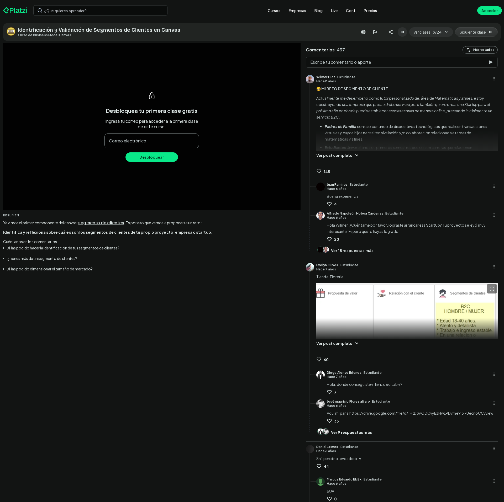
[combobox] (100, 10)
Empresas (297, 10)
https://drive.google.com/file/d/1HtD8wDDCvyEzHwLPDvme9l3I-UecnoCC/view (421, 413)
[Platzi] (15, 10)
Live (334, 10)
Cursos (274, 10)
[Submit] (40, 10)
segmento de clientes (101, 222)
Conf (350, 10)
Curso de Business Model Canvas (44, 35)
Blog (318, 10)
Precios (370, 10)
